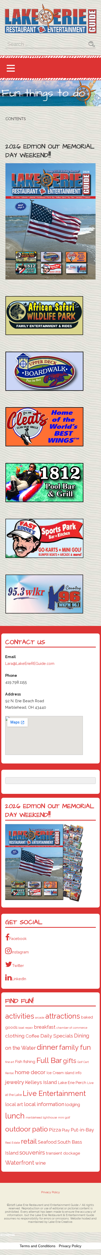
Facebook (18, 938)
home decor (30, 1072)
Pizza (55, 1130)
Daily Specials (56, 1036)
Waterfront (19, 1162)
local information (44, 1104)
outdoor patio (26, 1129)
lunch (15, 1115)
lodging (72, 1104)
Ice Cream (55, 1073)
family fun (75, 1047)
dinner (47, 1047)
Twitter (18, 965)
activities (19, 1016)
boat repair (25, 1027)
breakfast (44, 1027)
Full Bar (49, 1060)
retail (29, 1141)
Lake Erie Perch (72, 1082)
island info (73, 1073)
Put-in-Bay (82, 1130)
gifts (69, 1061)
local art (14, 1104)
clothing (15, 1036)
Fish (18, 1061)
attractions (62, 1016)
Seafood (47, 1142)
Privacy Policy (50, 1192)
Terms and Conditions (37, 1246)
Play (66, 1130)
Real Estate (12, 1142)
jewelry (14, 1082)
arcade (39, 1017)
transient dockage (63, 1153)
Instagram (20, 952)
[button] (11, 68)
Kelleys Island (41, 1082)
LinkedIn (19, 979)
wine (40, 1163)
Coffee (32, 1036)
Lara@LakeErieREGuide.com (29, 663)
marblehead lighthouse (41, 1117)
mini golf (64, 1117)
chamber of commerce (71, 1027)
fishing (29, 1061)
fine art (9, 1061)
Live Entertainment (54, 1093)
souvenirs (32, 1152)
